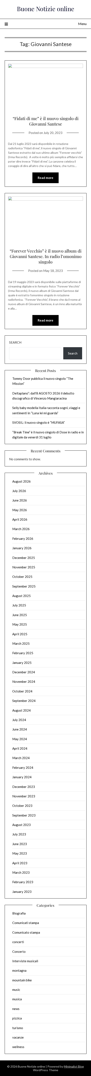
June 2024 (19, 729)
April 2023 (19, 863)
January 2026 (22, 548)
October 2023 (22, 805)
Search (15, 342)
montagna (19, 970)
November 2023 (23, 796)
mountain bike (22, 980)
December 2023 (23, 787)
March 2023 (21, 872)
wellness (18, 1047)
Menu (82, 24)
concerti (18, 942)
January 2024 (22, 777)
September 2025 (24, 586)
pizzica (17, 1018)
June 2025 (19, 615)
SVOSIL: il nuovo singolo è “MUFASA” (38, 422)
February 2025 (22, 653)
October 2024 (22, 691)
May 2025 (19, 624)
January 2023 (22, 891)
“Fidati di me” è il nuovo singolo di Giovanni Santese (46, 121)
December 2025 (23, 558)
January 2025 (22, 662)
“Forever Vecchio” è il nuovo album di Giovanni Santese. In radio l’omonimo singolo (45, 256)
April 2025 (19, 634)
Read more (45, 178)
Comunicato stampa (26, 932)
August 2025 (21, 596)
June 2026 (19, 500)
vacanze (18, 1037)
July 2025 (19, 605)
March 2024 (21, 758)
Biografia (19, 913)
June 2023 (19, 844)
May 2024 (19, 739)
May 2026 (19, 510)
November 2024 (23, 681)
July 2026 (19, 491)
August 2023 (21, 825)
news (15, 1009)
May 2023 (19, 853)
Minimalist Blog (74, 1066)
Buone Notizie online (45, 9)
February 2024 (22, 767)
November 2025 (23, 567)
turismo (17, 1028)
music (16, 989)
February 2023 (22, 882)
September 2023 (24, 815)
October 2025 (22, 576)
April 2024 (19, 748)
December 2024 (23, 672)
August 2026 (21, 481)
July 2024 (19, 720)
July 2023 (19, 834)
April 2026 (19, 519)
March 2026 (21, 529)
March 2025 (21, 643)
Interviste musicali (25, 961)
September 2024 (24, 701)
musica (17, 999)
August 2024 (21, 710)
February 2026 (22, 538)
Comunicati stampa (25, 923)
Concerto (19, 951)
